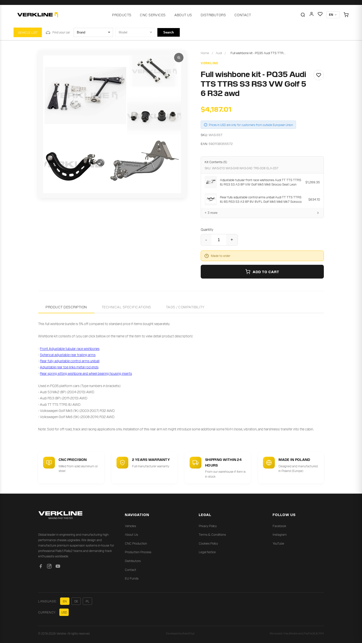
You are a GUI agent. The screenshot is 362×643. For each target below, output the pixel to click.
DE (76, 601)
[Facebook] (40, 567)
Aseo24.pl (188, 633)
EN (65, 601)
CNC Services (152, 15)
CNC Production (136, 543)
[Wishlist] (320, 15)
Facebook (279, 526)
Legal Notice (207, 552)
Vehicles (130, 526)
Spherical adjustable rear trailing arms (68, 354)
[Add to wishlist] (318, 75)
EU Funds (131, 578)
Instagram (280, 534)
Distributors (213, 15)
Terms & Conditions (212, 534)
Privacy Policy (208, 526)
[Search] (302, 14)
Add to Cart (266, 271)
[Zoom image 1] (178, 57)
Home (205, 53)
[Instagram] (49, 567)
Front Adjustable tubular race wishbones (69, 348)
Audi (219, 53)
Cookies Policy (208, 543)
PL (87, 601)
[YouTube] (57, 567)
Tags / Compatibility (185, 307)
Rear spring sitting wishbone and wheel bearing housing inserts (86, 373)
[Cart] (346, 14)
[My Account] (311, 15)
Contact (242, 15)
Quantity (207, 229)
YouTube (278, 543)
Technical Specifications (126, 307)
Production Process (138, 552)
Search (168, 32)
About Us (183, 15)
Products (121, 15)
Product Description (66, 307)
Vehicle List (27, 32)
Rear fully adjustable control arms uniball (69, 361)
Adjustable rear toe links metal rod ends (69, 367)
